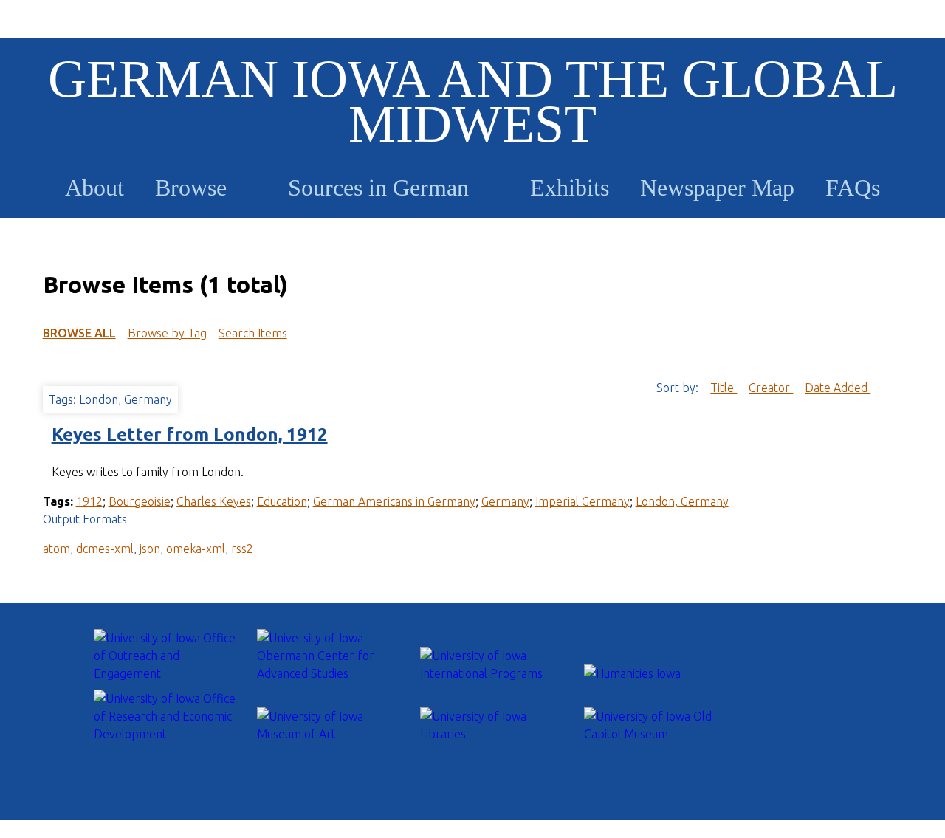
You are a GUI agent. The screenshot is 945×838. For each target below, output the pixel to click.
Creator (771, 387)
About (94, 187)
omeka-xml (195, 548)
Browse (191, 187)
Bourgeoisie (140, 501)
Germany (505, 501)
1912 (89, 501)
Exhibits (569, 187)
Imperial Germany (582, 501)
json (150, 548)
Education (282, 501)
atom (56, 548)
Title (723, 387)
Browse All (79, 333)
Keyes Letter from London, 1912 (190, 434)
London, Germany (682, 501)
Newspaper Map (717, 187)
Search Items (253, 333)
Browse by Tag (167, 333)
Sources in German (378, 187)
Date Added (837, 387)
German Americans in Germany (394, 501)
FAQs (852, 187)
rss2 (242, 548)
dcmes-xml (105, 548)
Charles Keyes (213, 501)
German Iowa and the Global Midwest (473, 101)
